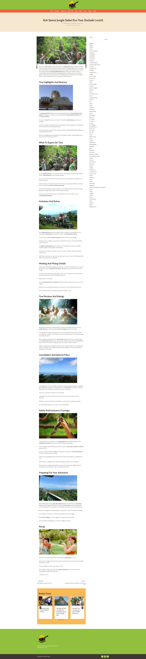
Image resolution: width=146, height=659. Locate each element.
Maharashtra (92, 142)
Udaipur (91, 203)
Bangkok (57, 11)
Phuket (90, 11)
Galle (90, 82)
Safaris (72, 25)
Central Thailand (93, 51)
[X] (105, 656)
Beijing (91, 45)
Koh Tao (91, 133)
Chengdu (91, 53)
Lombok (91, 140)
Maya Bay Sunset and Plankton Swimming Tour (75, 583)
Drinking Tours (93, 72)
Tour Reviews (92, 199)
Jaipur (91, 103)
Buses (90, 49)
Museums (91, 146)
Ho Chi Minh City (93, 94)
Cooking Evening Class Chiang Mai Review (44, 610)
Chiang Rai (92, 57)
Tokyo (85, 11)
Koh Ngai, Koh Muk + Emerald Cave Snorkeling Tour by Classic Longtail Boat (61, 612)
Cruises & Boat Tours (94, 64)
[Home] (63, 23)
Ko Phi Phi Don (93, 127)
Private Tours (92, 173)
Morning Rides (92, 144)
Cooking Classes (93, 62)
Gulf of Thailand (93, 88)
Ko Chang (91, 119)
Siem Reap (70, 11)
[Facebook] (102, 656)
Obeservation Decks (94, 156)
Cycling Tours (92, 68)
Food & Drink (92, 76)
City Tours (92, 59)
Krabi (90, 135)
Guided (91, 86)
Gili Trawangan (93, 84)
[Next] (82, 607)
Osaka (91, 158)
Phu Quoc (91, 164)
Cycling (91, 66)
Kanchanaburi (92, 111)
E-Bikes (91, 74)
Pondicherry (92, 170)
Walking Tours (92, 207)
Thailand (77, 25)
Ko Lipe (91, 123)
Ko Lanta (91, 121)
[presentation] (45, 601)
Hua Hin (91, 99)
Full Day (91, 80)
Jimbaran (91, 107)
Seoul (94, 11)
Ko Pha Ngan (92, 125)
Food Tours (92, 78)
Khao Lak (91, 117)
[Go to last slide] (40, 607)
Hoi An (51, 11)
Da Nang (91, 70)
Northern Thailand (93, 154)
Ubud (80, 11)
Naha (90, 148)
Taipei (90, 191)
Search (91, 37)
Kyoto (90, 138)
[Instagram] (108, 656)
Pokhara (91, 168)
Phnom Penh (92, 162)
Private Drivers (93, 171)
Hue (90, 101)
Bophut (68, 25)
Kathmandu (92, 115)
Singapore (92, 185)
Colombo (91, 60)
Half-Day (91, 90)
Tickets (91, 195)
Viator (91, 205)
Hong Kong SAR (93, 97)
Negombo (91, 150)
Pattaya (91, 160)
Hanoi (76, 11)
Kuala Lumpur (92, 136)
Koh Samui (92, 131)
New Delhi (91, 152)
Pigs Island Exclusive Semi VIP (44, 582)
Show (90, 181)
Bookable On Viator (44, 574)
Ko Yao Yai (91, 129)
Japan (90, 105)
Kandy (91, 113)
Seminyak (91, 177)
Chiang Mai (63, 11)
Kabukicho (92, 109)
